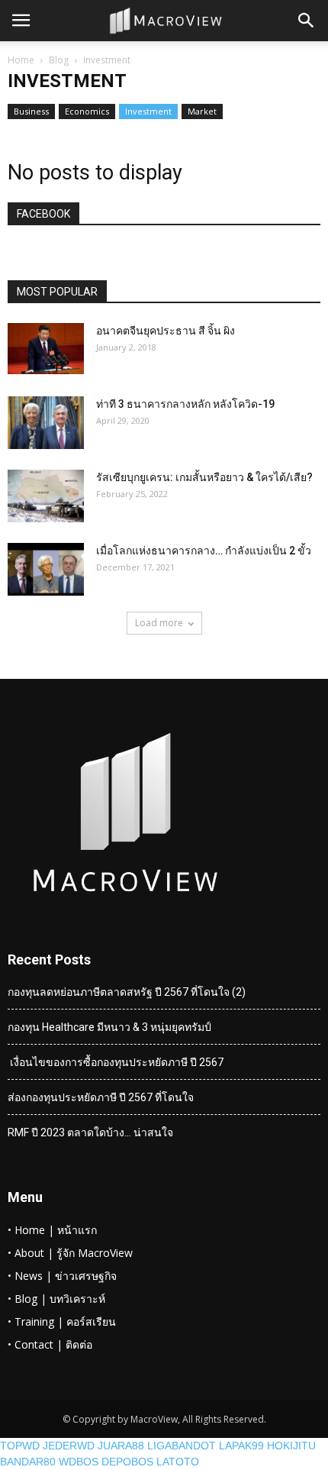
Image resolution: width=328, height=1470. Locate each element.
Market (202, 111)
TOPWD (20, 1445)
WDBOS (78, 1461)
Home (21, 59)
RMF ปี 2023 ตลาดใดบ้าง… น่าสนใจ (90, 1132)
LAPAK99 (241, 1445)
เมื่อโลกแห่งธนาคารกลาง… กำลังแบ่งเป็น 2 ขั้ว (203, 550)
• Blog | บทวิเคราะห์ (56, 1298)
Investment (148, 111)
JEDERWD (69, 1445)
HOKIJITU (291, 1445)
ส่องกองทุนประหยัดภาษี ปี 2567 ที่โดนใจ (101, 1097)
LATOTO (177, 1461)
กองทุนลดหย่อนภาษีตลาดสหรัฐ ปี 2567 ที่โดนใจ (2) (127, 992)
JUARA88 (121, 1445)
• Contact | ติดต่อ (50, 1344)
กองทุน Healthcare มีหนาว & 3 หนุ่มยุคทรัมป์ (109, 1027)
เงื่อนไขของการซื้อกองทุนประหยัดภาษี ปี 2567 (115, 1062)
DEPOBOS (127, 1461)
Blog (59, 59)
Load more (159, 622)
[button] (306, 20)
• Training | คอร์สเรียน (62, 1321)
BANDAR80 (28, 1461)
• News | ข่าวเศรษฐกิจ (62, 1275)
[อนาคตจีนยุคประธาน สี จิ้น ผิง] (46, 348)
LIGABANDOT (181, 1445)
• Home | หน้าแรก (52, 1230)
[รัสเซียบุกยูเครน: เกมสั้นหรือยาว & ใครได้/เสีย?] (46, 496)
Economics (87, 111)
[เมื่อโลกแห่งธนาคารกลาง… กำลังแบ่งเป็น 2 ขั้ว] (46, 569)
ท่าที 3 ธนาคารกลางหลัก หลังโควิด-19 (185, 404)
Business (31, 111)
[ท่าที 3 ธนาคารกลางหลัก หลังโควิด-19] (46, 422)
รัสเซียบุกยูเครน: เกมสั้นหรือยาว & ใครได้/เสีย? (204, 477)
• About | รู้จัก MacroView (70, 1252)
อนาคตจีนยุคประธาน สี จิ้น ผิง (165, 331)
